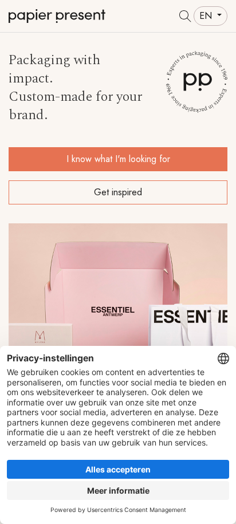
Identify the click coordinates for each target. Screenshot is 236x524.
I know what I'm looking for (118, 159)
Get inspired (118, 192)
